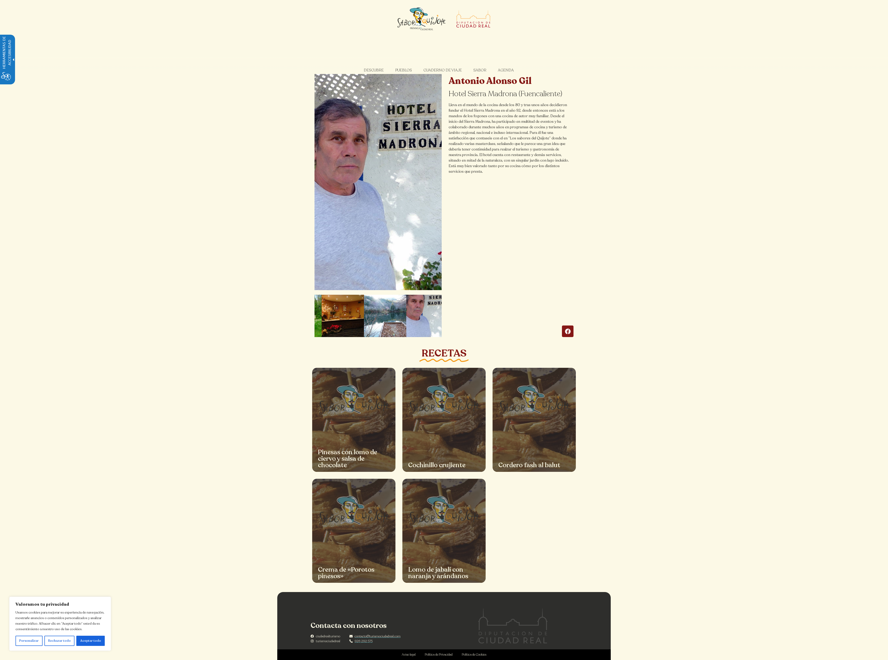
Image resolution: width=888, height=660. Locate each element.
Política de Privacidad (439, 654)
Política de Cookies (474, 654)
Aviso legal (409, 654)
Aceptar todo (90, 641)
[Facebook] (568, 331)
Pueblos (403, 70)
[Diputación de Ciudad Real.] (513, 626)
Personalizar (29, 641)
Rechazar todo (59, 641)
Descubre (374, 70)
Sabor (479, 70)
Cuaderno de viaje (442, 70)
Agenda (506, 70)
